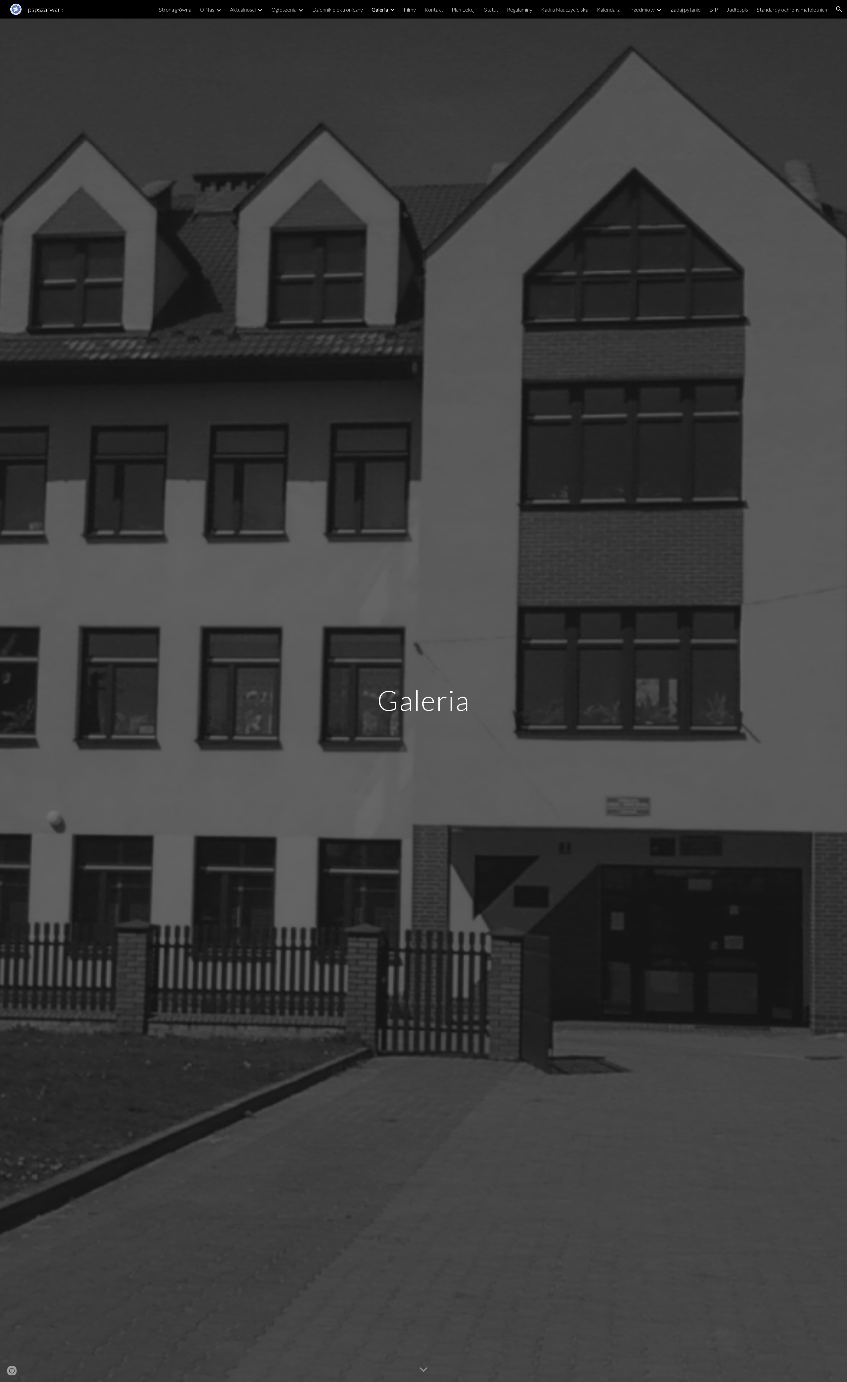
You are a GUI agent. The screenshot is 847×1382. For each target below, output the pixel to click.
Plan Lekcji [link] (463, 9)
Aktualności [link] (243, 9)
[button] (839, 9)
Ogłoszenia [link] (283, 9)
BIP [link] (713, 9)
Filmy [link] (410, 9)
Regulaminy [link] (519, 9)
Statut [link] (491, 9)
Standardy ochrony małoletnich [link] (792, 9)
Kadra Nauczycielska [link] (564, 9)
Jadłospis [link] (737, 9)
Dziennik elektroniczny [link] (337, 9)
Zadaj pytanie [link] (685, 9)
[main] (423, 700)
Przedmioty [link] (641, 9)
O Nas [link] (207, 9)
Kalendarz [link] (608, 9)
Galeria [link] (380, 9)
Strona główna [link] (175, 9)
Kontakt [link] (433, 9)
